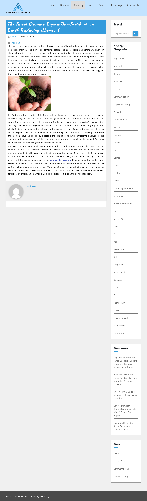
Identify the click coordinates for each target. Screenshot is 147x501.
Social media (132, 5)
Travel (117, 310)
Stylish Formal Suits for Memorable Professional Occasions (126, 395)
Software (118, 279)
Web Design (119, 325)
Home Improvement (123, 188)
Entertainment (121, 119)
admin (13, 36)
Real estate (119, 249)
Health (91, 5)
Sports (117, 287)
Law (115, 211)
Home (53, 5)
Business (64, 5)
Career (117, 89)
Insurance (118, 196)
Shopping (78, 5)
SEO (116, 257)
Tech (116, 295)
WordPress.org (121, 476)
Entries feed (119, 461)
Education (118, 112)
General (117, 165)
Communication (121, 96)
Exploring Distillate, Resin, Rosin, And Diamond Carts (123, 426)
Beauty (117, 74)
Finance (102, 5)
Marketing (119, 218)
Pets (116, 241)
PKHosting (44, 496)
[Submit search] (135, 33)
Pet (115, 234)
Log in (116, 453)
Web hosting (120, 333)
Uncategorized (121, 318)
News (116, 226)
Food (116, 150)
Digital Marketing (122, 104)
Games (117, 157)
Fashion (117, 127)
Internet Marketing (123, 203)
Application (119, 58)
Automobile (119, 66)
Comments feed (121, 468)
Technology (116, 5)
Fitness (117, 142)
